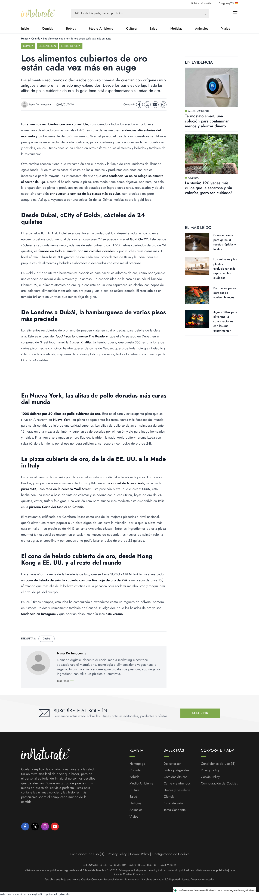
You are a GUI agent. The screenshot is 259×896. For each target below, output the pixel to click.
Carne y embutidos (177, 783)
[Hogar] (38, 13)
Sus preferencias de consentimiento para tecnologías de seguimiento (214, 890)
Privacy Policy (210, 770)
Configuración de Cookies (219, 783)
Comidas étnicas (175, 777)
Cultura (131, 28)
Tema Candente (175, 810)
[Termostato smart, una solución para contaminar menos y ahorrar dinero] (211, 87)
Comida (47, 28)
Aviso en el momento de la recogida (20, 894)
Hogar (24, 39)
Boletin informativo (201, 3)
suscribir (200, 713)
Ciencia (169, 796)
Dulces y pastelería (177, 790)
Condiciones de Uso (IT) (218, 763)
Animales (201, 28)
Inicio (25, 28)
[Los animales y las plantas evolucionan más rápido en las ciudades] (197, 266)
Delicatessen (47, 46)
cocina (47, 639)
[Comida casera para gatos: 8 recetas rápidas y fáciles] (197, 242)
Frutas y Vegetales (176, 770)
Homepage (137, 763)
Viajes (225, 28)
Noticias (176, 28)
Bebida (71, 28)
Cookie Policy (210, 776)
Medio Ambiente (101, 28)
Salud (153, 28)
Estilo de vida (70, 46)
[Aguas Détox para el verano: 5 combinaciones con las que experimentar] (197, 319)
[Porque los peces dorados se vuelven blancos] (197, 295)
